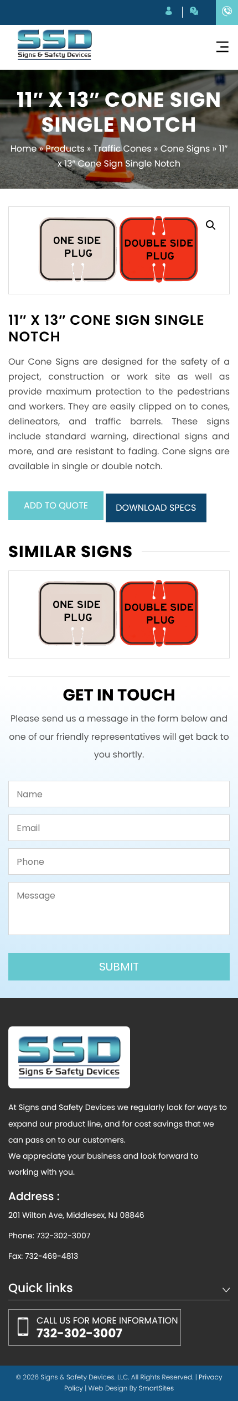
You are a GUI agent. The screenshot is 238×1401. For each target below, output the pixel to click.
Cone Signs (185, 148)
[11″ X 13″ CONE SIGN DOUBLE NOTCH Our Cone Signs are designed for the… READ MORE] (119, 614)
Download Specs (156, 507)
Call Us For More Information (107, 1327)
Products (64, 148)
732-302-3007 (63, 1235)
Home (24, 148)
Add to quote (56, 505)
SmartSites (156, 1388)
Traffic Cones (123, 148)
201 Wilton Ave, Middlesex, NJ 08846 (76, 1215)
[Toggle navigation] (222, 47)
